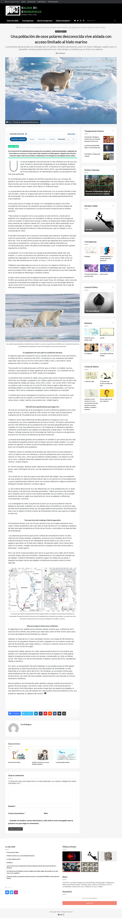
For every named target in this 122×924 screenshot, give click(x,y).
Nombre (12, 806)
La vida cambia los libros (63, 762)
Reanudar (42, 139)
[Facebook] (6, 887)
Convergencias (27, 21)
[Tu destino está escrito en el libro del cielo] (107, 375)
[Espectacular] (107, 268)
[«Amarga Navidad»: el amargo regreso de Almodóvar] (107, 250)
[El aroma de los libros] (18, 754)
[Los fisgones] (91, 347)
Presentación (53, 2)
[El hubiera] (91, 250)
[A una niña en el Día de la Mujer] (107, 347)
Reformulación (90, 311)
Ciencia (27, 27)
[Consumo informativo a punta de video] (91, 268)
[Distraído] (89, 856)
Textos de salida (12, 21)
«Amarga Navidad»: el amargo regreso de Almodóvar (106, 258)
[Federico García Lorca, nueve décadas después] (42, 754)
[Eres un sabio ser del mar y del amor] (107, 393)
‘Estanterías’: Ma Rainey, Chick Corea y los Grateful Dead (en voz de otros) (92, 139)
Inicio (23, 2)
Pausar (32, 139)
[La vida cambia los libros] (66, 754)
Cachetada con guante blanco (96, 229)
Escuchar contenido (18, 139)
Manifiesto (41, 2)
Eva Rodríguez (61, 53)
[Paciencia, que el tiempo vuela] (91, 332)
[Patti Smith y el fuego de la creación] (108, 156)
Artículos (58, 31)
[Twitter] (9, 887)
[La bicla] (107, 332)
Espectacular (104, 274)
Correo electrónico (16, 813)
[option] (99, 185)
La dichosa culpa (89, 381)
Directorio (32, 2)
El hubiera (87, 256)
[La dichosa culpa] (91, 375)
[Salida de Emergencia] (23, 10)
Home (20, 27)
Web (46, 813)
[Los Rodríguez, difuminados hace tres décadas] (71, 867)
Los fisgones (88, 353)
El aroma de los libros (14, 762)
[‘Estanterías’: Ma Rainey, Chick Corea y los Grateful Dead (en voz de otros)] (108, 139)
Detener (52, 139)
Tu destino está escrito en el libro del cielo (106, 383)
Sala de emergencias (44, 21)
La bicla (102, 338)
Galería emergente (63, 21)
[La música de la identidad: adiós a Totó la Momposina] (108, 148)
